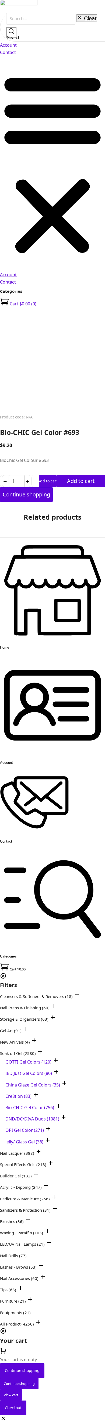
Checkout (13, 1407)
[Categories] (52, 949)
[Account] (52, 755)
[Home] (52, 640)
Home (4, 647)
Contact (8, 52)
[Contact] (34, 834)
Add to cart (48, 480)
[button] (52, 163)
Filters (8, 985)
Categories (11, 291)
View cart (11, 1394)
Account (8, 45)
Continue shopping (22, 1370)
